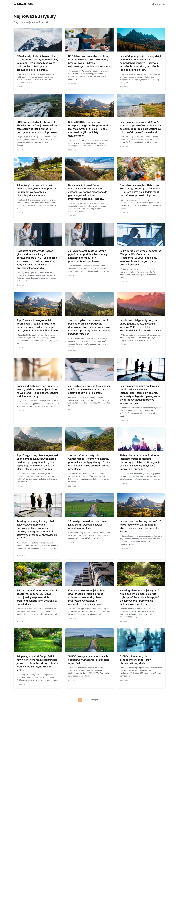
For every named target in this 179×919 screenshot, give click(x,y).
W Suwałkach (23, 4)
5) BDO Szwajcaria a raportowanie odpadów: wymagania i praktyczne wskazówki (88, 660)
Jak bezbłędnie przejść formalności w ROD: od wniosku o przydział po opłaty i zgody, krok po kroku (89, 389)
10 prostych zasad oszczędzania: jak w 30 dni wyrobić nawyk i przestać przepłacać (87, 525)
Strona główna (158, 4)
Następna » (95, 700)
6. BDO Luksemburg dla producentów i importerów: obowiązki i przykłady (136, 660)
